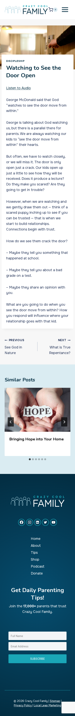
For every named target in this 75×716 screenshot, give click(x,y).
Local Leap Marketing (47, 705)
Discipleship (15, 61)
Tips (34, 552)
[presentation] (37, 410)
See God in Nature (14, 346)
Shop (35, 559)
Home (35, 539)
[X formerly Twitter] (45, 522)
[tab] (30, 459)
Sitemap (55, 701)
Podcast (37, 566)
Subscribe (37, 658)
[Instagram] (29, 522)
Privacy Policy (23, 705)
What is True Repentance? (59, 346)
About (36, 546)
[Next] (64, 422)
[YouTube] (53, 522)
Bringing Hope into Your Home (36, 439)
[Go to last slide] (11, 422)
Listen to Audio (18, 88)
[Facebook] (21, 522)
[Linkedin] (37, 522)
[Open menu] (64, 9)
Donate (37, 573)
